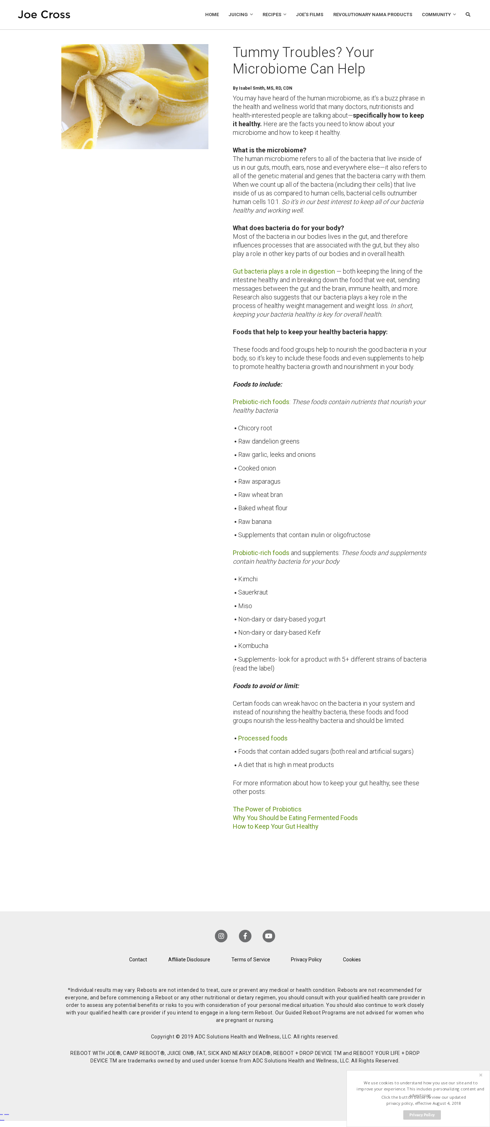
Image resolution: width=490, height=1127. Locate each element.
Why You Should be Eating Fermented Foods (295, 817)
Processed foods (263, 738)
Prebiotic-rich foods (261, 402)
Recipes (272, 14)
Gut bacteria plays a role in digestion (284, 271)
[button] (420, 1089)
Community (436, 14)
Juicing (238, 14)
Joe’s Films (309, 14)
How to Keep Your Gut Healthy (276, 826)
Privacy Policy (306, 959)
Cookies (352, 959)
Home (212, 14)
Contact (138, 959)
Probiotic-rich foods (261, 553)
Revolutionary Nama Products (372, 14)
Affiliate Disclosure (189, 959)
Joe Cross (44, 14)
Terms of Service (250, 959)
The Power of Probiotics (267, 809)
